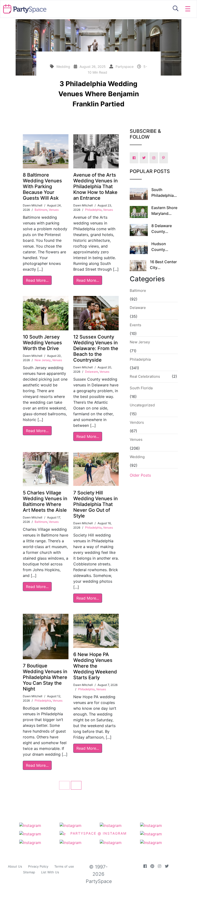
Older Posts (140, 475)
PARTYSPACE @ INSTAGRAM (98, 833)
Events (135, 325)
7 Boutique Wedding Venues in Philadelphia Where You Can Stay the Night (45, 677)
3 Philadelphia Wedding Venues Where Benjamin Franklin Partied (98, 94)
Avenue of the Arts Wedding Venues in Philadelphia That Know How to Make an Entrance (95, 186)
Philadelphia (93, 209)
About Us (15, 866)
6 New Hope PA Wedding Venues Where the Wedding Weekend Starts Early (95, 666)
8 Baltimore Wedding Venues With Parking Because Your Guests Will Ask (42, 186)
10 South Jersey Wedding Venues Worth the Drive (42, 342)
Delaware (91, 371)
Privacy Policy (38, 866)
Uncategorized (142, 405)
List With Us (50, 872)
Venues (54, 209)
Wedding (137, 456)
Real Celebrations (145, 376)
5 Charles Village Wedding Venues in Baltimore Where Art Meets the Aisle (45, 501)
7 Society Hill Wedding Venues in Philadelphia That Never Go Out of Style (95, 504)
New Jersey (43, 360)
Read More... (37, 280)
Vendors (137, 422)
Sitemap (29, 872)
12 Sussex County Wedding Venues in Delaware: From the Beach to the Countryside (95, 348)
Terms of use (64, 866)
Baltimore (41, 209)
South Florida (141, 388)
